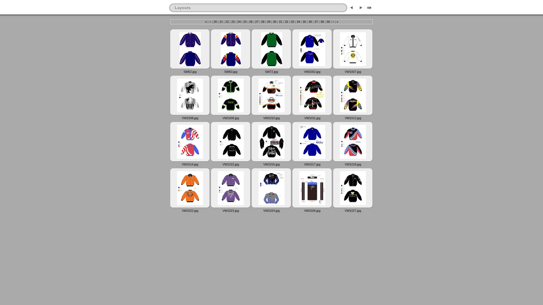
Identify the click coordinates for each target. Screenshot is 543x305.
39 (328, 21)
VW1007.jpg (353, 71)
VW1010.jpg (271, 118)
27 (256, 21)
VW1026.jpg (312, 210)
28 (262, 21)
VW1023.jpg (231, 210)
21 (221, 21)
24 (239, 21)
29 (268, 21)
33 (292, 21)
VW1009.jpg (231, 118)
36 (310, 21)
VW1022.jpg (190, 210)
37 (316, 21)
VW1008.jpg (190, 118)
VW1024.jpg (271, 210)
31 (280, 21)
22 (227, 21)
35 (304, 21)
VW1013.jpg (353, 118)
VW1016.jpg (271, 164)
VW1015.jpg (231, 164)
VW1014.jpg (190, 164)
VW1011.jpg (312, 118)
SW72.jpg (271, 71)
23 (233, 21)
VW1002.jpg (312, 71)
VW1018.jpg (353, 164)
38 (322, 21)
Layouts (183, 7)
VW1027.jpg (353, 210)
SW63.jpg (230, 71)
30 (274, 21)
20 (215, 21)
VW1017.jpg (312, 164)
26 (251, 21)
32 (286, 21)
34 (298, 21)
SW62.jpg (190, 71)
